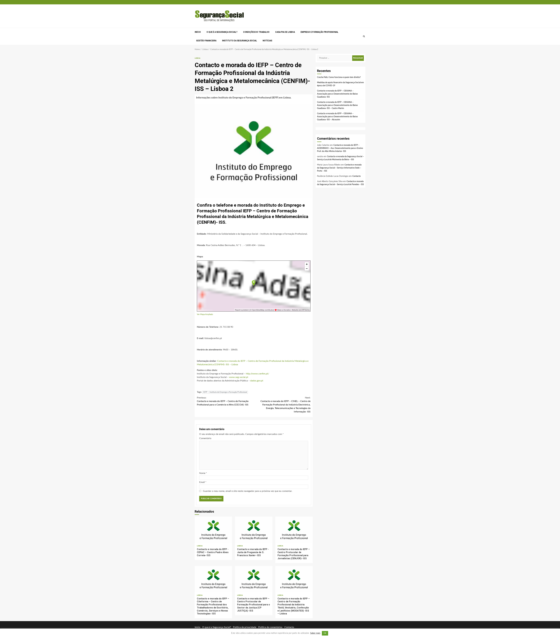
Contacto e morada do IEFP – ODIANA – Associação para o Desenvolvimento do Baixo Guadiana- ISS (337, 94)
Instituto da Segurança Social (239, 40)
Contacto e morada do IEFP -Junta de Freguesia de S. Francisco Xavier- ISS (253, 530)
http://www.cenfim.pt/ (257, 374)
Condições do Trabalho (256, 32)
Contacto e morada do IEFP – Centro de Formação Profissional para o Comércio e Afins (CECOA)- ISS (223, 401)
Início (198, 32)
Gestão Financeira (206, 40)
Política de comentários (270, 627)
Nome (203, 473)
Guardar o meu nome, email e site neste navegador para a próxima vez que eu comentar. (247, 491)
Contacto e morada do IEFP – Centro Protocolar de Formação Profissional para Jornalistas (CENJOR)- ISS (294, 530)
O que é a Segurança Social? (221, 32)
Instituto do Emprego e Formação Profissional (228, 392)
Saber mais (315, 633)
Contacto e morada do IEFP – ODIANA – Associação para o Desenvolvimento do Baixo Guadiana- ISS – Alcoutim (337, 117)
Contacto (356, 176)
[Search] (364, 36)
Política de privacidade (244, 627)
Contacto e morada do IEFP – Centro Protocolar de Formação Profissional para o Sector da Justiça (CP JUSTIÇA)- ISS (253, 579)
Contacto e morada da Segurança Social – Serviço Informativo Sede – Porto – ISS (339, 168)
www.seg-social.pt (238, 377)
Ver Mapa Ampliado (205, 314)
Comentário (205, 438)
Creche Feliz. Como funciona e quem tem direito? (339, 77)
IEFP (205, 392)
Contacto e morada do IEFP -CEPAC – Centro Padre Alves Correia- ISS (213, 530)
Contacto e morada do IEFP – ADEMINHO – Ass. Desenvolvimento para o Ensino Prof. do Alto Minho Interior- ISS (340, 148)
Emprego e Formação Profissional (319, 32)
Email (202, 482)
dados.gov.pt (256, 381)
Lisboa (197, 58)
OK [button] (325, 633)
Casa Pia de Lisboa (285, 32)
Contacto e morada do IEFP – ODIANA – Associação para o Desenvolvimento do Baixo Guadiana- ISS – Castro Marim (337, 105)
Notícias (267, 40)
